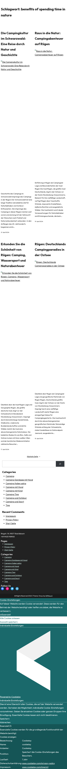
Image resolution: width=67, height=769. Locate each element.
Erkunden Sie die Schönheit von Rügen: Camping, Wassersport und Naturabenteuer (13, 255)
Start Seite (11, 523)
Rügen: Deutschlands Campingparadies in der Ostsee (50, 249)
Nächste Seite (33, 456)
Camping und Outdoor (16, 498)
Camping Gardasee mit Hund (19, 479)
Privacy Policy (12, 519)
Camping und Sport (15, 501)
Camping (10, 476)
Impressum (11, 516)
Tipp (8, 505)
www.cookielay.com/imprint (35, 767)
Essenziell (6, 614)
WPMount (48, 596)
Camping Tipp (12, 494)
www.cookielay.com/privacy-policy (38, 763)
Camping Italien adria (16, 483)
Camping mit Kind (14, 490)
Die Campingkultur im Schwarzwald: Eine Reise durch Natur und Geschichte (14, 44)
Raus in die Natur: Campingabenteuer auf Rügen (49, 38)
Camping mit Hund (14, 487)
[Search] (60, 464)
